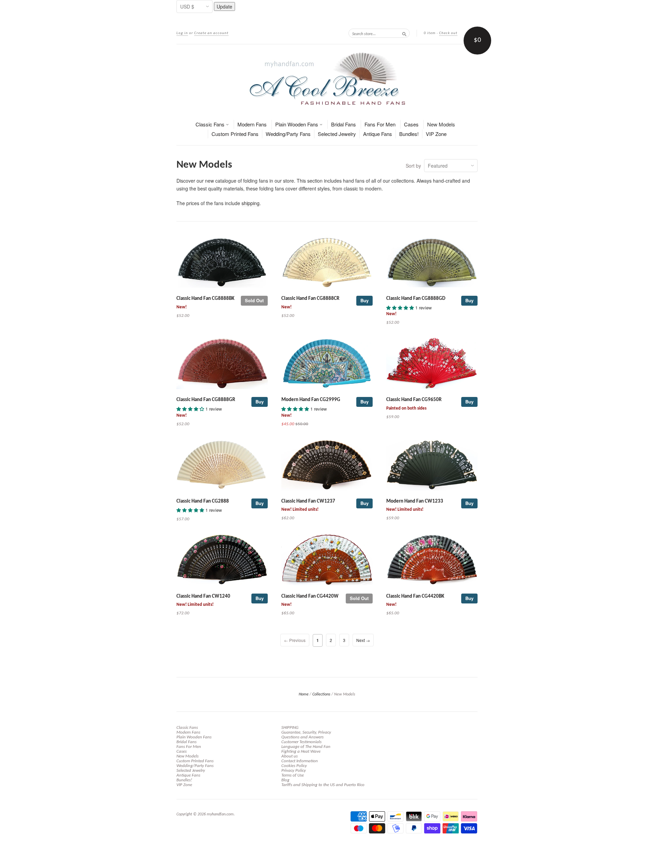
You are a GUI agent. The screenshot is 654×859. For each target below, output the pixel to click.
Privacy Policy (293, 770)
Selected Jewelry (337, 133)
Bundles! (409, 133)
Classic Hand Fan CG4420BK (415, 596)
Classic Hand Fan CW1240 (203, 596)
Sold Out (254, 300)
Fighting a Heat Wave (301, 751)
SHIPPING (289, 727)
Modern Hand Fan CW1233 (414, 501)
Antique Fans (377, 133)
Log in (182, 33)
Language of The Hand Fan (305, 747)
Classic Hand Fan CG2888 (202, 501)
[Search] (404, 33)
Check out (448, 33)
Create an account (211, 33)
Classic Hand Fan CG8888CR (310, 298)
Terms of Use (292, 775)
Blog (285, 780)
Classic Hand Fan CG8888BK (205, 298)
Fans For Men (379, 124)
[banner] (327, 78)
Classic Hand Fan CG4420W (310, 596)
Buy (364, 300)
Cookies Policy (294, 766)
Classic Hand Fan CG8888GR (205, 399)
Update (224, 6)
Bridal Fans (343, 124)
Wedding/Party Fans (288, 133)
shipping (251, 203)
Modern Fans (252, 124)
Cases (411, 124)
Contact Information (299, 761)
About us (289, 756)
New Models (441, 124)
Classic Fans (211, 124)
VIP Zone (436, 133)
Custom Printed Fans (235, 133)
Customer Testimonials (301, 742)
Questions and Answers (302, 737)
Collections (321, 694)
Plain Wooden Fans (297, 124)
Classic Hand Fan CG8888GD (415, 298)
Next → (363, 640)
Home (304, 694)
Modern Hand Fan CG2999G (310, 399)
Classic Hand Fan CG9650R (413, 399)
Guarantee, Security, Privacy (306, 732)
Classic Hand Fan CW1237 (308, 501)
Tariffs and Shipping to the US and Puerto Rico (322, 785)
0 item (430, 33)
